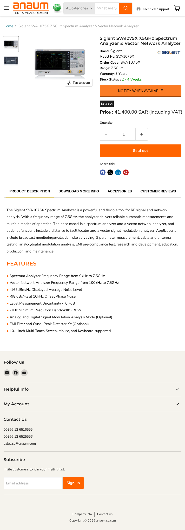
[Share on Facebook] (103, 172)
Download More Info (79, 191)
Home (8, 26)
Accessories (120, 191)
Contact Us (104, 514)
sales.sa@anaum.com (20, 443)
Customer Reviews (158, 191)
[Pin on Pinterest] (126, 172)
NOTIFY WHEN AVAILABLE (140, 91)
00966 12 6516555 (18, 429)
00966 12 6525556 (18, 436)
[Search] (125, 8)
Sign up (73, 483)
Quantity (106, 123)
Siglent (116, 50)
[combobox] (107, 8)
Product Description (29, 191)
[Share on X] (110, 172)
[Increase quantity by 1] (142, 134)
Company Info (82, 514)
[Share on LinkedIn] (118, 172)
